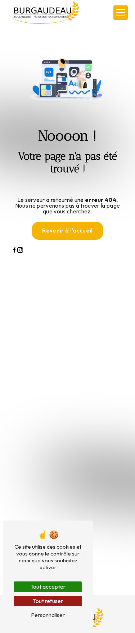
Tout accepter (48, 586)
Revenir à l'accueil (67, 230)
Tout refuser (48, 601)
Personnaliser (48, 615)
